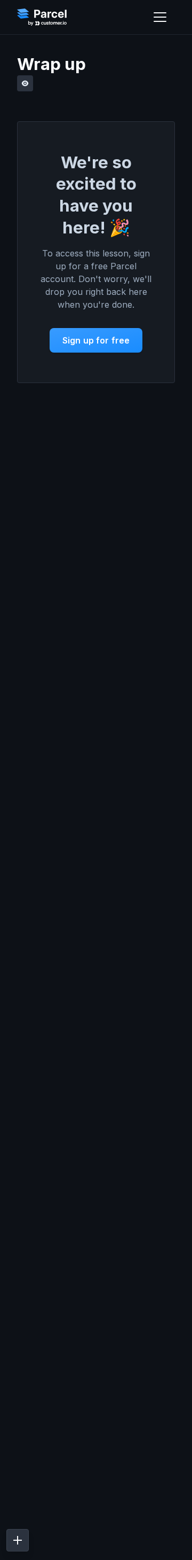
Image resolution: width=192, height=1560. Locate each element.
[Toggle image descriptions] (25, 83)
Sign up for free (96, 340)
